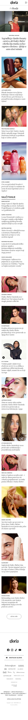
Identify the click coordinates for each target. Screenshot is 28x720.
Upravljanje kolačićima (14, 699)
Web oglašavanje (6, 693)
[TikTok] (16, 650)
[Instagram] (12, 650)
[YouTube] (20, 650)
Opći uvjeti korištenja (19, 693)
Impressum (7, 692)
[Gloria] (14, 2)
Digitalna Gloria (15, 658)
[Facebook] (8, 650)
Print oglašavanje (10, 695)
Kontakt (20, 695)
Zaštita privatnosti (17, 692)
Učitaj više (14, 616)
